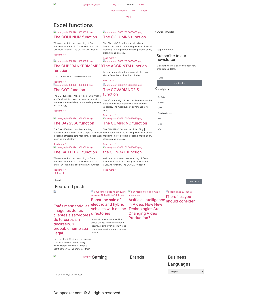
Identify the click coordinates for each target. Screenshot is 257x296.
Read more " (60, 54)
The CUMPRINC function (125, 123)
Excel (144, 10)
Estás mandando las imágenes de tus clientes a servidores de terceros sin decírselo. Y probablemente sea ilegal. (72, 219)
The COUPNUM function (75, 37)
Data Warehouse (118, 10)
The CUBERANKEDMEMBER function (78, 68)
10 (63, 173)
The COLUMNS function (124, 37)
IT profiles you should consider (180, 198)
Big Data (117, 4)
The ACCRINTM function (125, 66)
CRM (141, 4)
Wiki (128, 16)
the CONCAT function (122, 152)
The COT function (69, 90)
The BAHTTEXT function (75, 152)
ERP (134, 10)
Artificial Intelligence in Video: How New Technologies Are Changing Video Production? (146, 209)
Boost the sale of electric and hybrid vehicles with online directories (108, 207)
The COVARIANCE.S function (121, 92)
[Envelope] (158, 10)
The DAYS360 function (74, 123)
